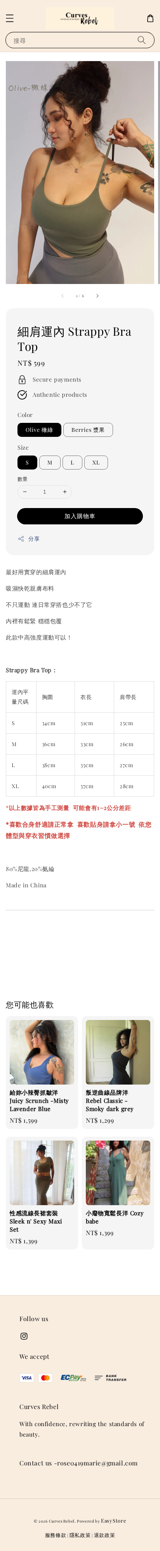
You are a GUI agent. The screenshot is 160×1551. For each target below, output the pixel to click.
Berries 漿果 (88, 429)
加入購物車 (80, 516)
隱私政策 (80, 1535)
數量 (22, 478)
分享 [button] (34, 538)
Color (25, 415)
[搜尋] (141, 39)
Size (23, 447)
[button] (9, 18)
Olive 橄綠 (39, 429)
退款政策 (104, 1535)
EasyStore (113, 1520)
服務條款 (55, 1535)
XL (96, 462)
